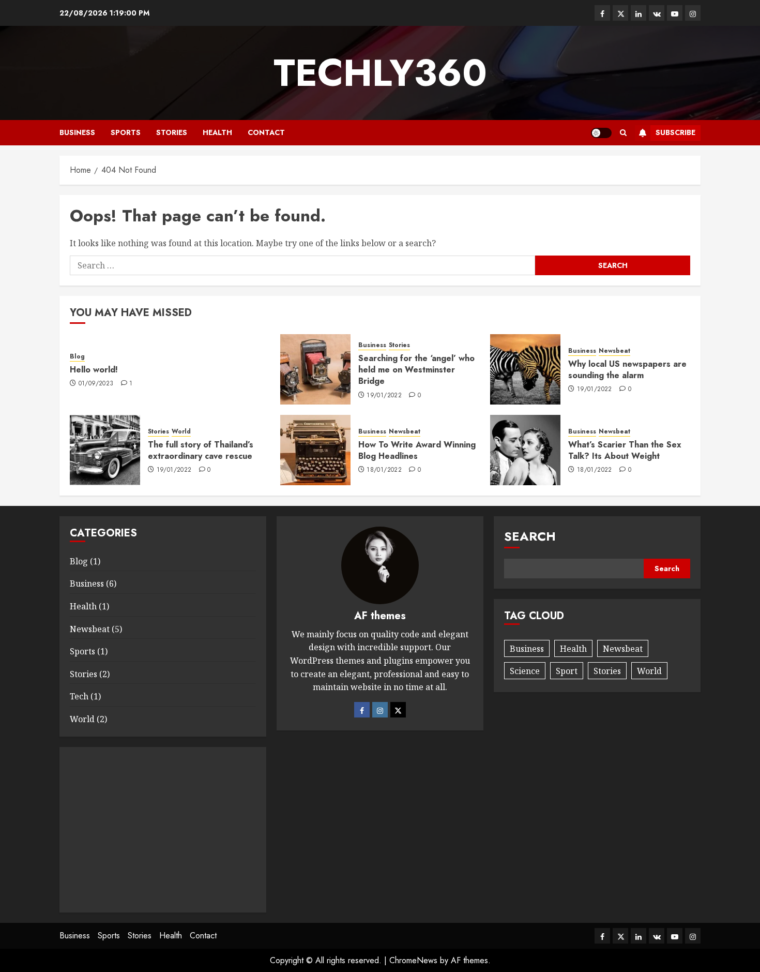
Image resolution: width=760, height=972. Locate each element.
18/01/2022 (384, 470)
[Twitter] (398, 709)
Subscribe (675, 132)
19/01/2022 (384, 396)
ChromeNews (413, 960)
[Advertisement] (163, 829)
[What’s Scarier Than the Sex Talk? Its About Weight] (525, 450)
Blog (77, 356)
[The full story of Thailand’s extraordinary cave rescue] (105, 450)
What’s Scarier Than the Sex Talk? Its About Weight (624, 450)
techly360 (380, 73)
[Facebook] (362, 709)
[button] (623, 133)
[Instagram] (380, 709)
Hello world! (94, 370)
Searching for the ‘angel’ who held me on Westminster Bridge (416, 369)
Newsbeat (614, 351)
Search (530, 536)
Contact (266, 132)
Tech (79, 696)
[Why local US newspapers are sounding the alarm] (525, 369)
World (181, 431)
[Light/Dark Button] (601, 133)
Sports (126, 132)
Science (525, 671)
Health (217, 132)
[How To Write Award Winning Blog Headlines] (315, 450)
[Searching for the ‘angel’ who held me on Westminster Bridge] (315, 369)
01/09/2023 (96, 384)
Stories (171, 132)
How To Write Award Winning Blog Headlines (417, 450)
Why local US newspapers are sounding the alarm (627, 369)
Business (77, 132)
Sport (566, 671)
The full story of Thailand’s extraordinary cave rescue (200, 450)
